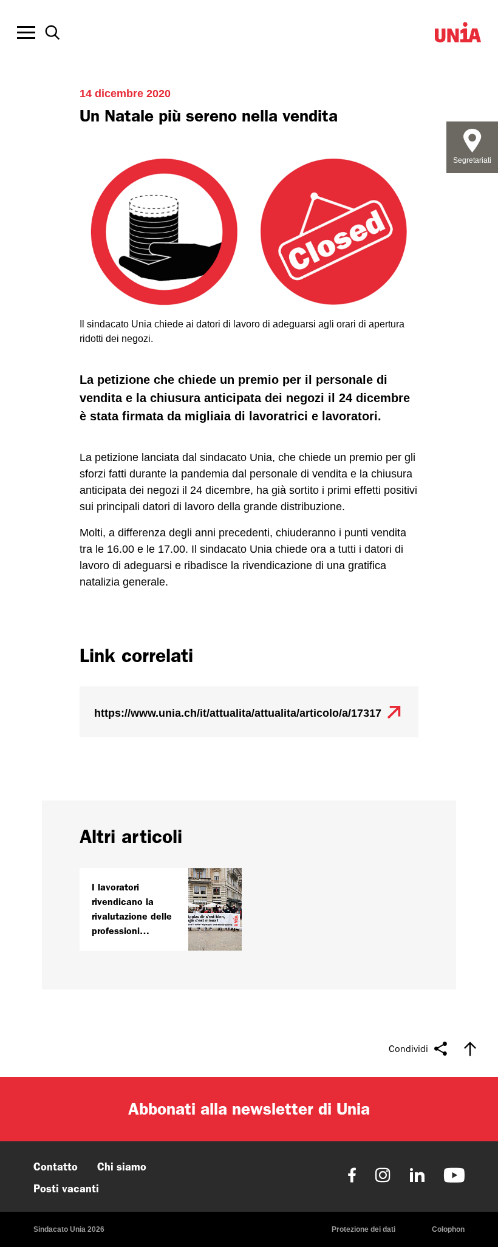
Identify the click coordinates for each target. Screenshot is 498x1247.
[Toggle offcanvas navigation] (26, 32)
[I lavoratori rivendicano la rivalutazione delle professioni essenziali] (161, 909)
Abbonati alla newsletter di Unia (249, 1109)
